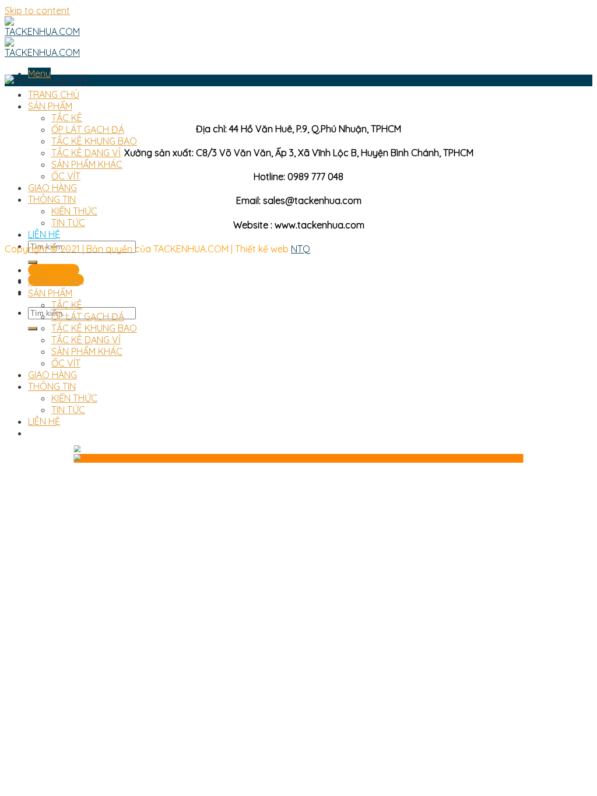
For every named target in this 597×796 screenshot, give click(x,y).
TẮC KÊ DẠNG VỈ (86, 153)
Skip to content (37, 10)
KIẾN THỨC (74, 211)
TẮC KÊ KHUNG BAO (94, 141)
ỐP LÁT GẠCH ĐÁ (87, 129)
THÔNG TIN (52, 199)
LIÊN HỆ (44, 234)
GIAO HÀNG (52, 187)
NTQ (300, 249)
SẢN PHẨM (50, 106)
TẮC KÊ (66, 118)
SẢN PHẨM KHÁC (86, 164)
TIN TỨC (68, 222)
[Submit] (32, 262)
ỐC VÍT (65, 176)
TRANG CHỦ (53, 94)
